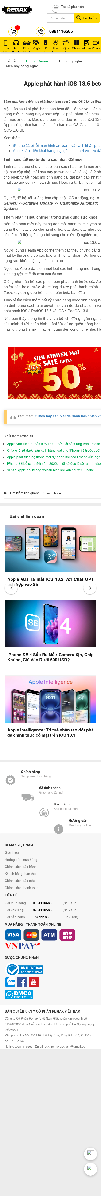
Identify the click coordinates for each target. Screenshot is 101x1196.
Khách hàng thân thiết (21, 873)
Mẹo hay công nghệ (22, 65)
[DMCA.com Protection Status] (50, 994)
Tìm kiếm (89, 17)
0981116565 (42, 902)
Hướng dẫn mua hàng (21, 859)
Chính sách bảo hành (21, 866)
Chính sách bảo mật (20, 880)
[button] (11, 587)
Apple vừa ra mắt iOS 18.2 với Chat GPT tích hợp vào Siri (50, 581)
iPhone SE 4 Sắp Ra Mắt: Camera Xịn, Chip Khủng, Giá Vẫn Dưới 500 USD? (50, 657)
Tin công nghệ (70, 61)
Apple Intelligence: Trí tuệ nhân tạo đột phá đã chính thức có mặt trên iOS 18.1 (50, 732)
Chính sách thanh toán (22, 887)
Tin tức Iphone (51, 493)
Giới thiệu (12, 852)
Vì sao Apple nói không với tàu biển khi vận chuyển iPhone (50, 470)
